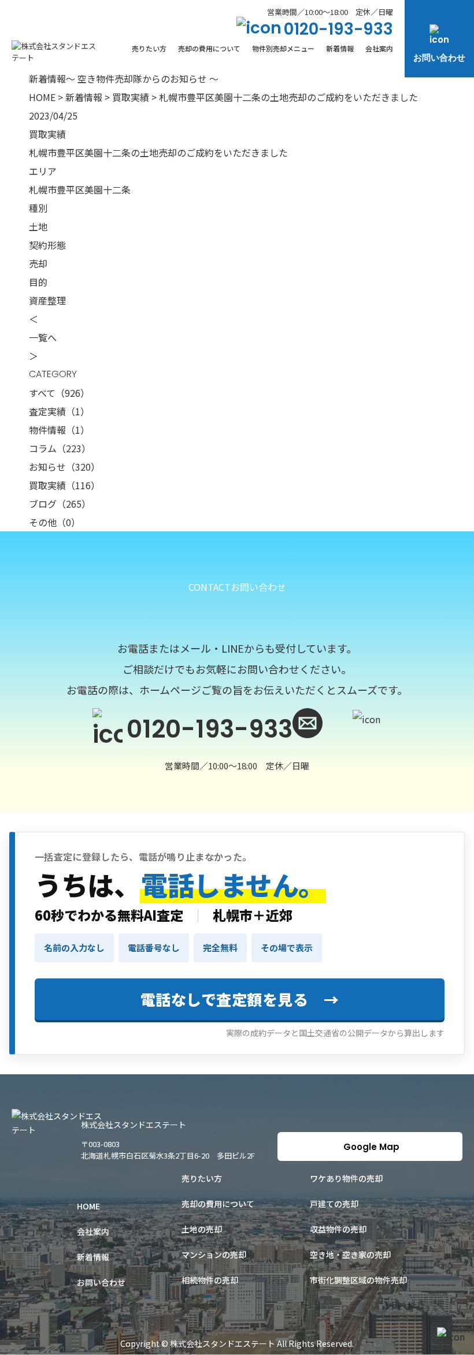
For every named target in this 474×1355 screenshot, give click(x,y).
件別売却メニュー (283, 48)
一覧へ (43, 337)
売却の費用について (209, 48)
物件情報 (59, 430)
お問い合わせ (439, 57)
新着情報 (340, 48)
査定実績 (59, 411)
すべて (59, 393)
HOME (42, 97)
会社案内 (379, 48)
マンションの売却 (214, 1254)
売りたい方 (149, 48)
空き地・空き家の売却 (350, 1254)
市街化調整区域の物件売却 (358, 1280)
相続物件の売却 (210, 1280)
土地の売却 (202, 1229)
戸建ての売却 (334, 1203)
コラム (60, 448)
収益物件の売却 (338, 1229)
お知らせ (64, 467)
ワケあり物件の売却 (346, 1178)
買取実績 (130, 97)
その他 (54, 522)
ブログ (60, 504)
